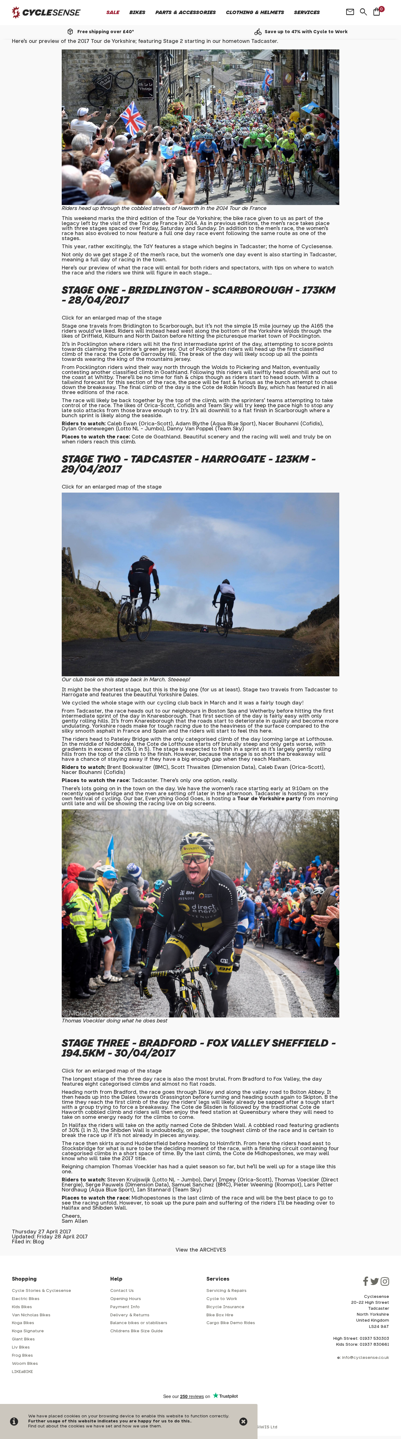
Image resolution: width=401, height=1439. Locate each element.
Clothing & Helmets (255, 12)
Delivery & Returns (129, 1315)
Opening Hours (125, 1299)
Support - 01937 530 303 (306, 32)
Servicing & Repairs (226, 1291)
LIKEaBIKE (22, 1372)
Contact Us (122, 1291)
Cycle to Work (221, 1299)
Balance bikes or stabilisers (138, 1323)
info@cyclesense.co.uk (365, 1358)
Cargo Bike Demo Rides (230, 1323)
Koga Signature (28, 1331)
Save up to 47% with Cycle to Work (105, 32)
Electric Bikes (25, 1299)
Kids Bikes (22, 1307)
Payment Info (125, 1307)
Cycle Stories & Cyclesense (41, 1291)
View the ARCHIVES (200, 1249)
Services (307, 12)
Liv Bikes (21, 1347)
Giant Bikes (23, 1339)
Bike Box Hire (219, 1315)
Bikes (137, 12)
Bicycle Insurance (225, 1307)
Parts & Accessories (185, 12)
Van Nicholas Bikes (31, 1315)
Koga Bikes (23, 1323)
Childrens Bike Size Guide (136, 1331)
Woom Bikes (25, 1364)
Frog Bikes (22, 1356)
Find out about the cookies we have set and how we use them (94, 1426)
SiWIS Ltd (266, 1427)
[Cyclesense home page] (46, 12)
